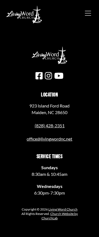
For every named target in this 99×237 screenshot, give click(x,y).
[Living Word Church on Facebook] (39, 75)
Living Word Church (63, 209)
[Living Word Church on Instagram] (48, 75)
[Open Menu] (88, 13)
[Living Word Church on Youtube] (59, 75)
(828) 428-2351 (50, 125)
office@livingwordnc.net (49, 138)
